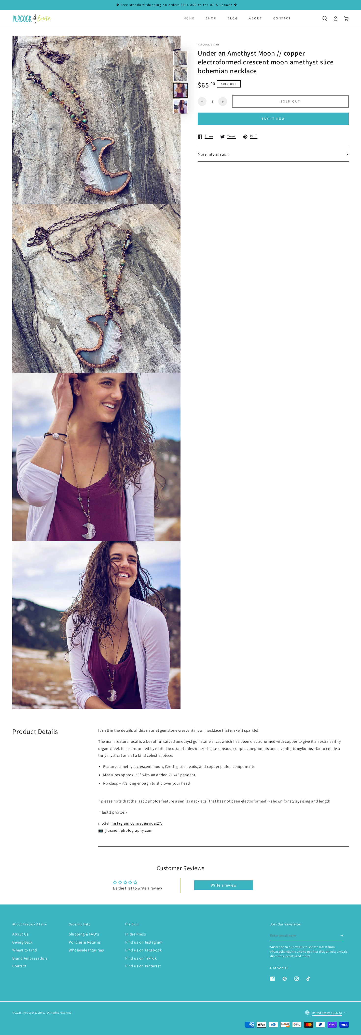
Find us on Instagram (144, 942)
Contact (19, 966)
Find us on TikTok (141, 958)
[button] (324, 18)
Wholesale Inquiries (86, 950)
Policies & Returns (85, 942)
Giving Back (22, 942)
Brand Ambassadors (30, 958)
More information (213, 154)
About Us (20, 934)
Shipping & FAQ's (84, 934)
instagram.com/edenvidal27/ (137, 823)
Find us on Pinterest (143, 966)
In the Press (135, 934)
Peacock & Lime (33, 1012)
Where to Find (24, 950)
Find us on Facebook (143, 950)
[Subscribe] (342, 935)
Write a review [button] (223, 885)
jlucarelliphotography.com (129, 830)
